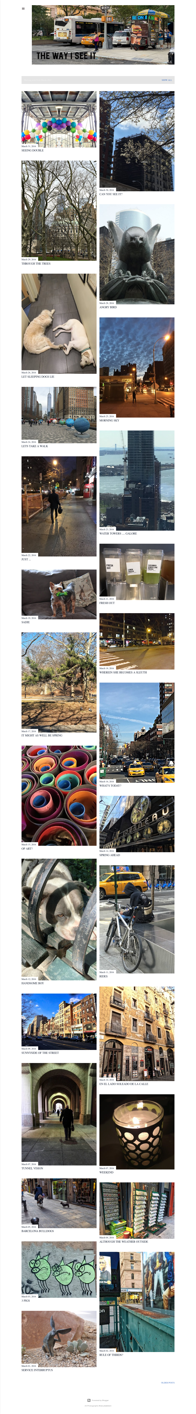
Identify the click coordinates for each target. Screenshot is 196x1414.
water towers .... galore (118, 533)
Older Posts (168, 1382)
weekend (106, 1172)
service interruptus (37, 1370)
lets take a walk (35, 446)
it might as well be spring (42, 735)
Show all (167, 80)
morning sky (109, 420)
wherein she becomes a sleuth (123, 672)
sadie (26, 622)
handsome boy (33, 983)
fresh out (107, 603)
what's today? (110, 786)
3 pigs (26, 1301)
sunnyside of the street (40, 1053)
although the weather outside (123, 1242)
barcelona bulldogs (38, 1231)
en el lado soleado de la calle (123, 1084)
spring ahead (109, 855)
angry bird (108, 307)
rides (103, 976)
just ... (26, 559)
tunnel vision (32, 1168)
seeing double (33, 150)
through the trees (36, 263)
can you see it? (110, 194)
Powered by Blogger (100, 1400)
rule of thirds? (111, 1355)
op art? (27, 848)
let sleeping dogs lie (38, 377)
